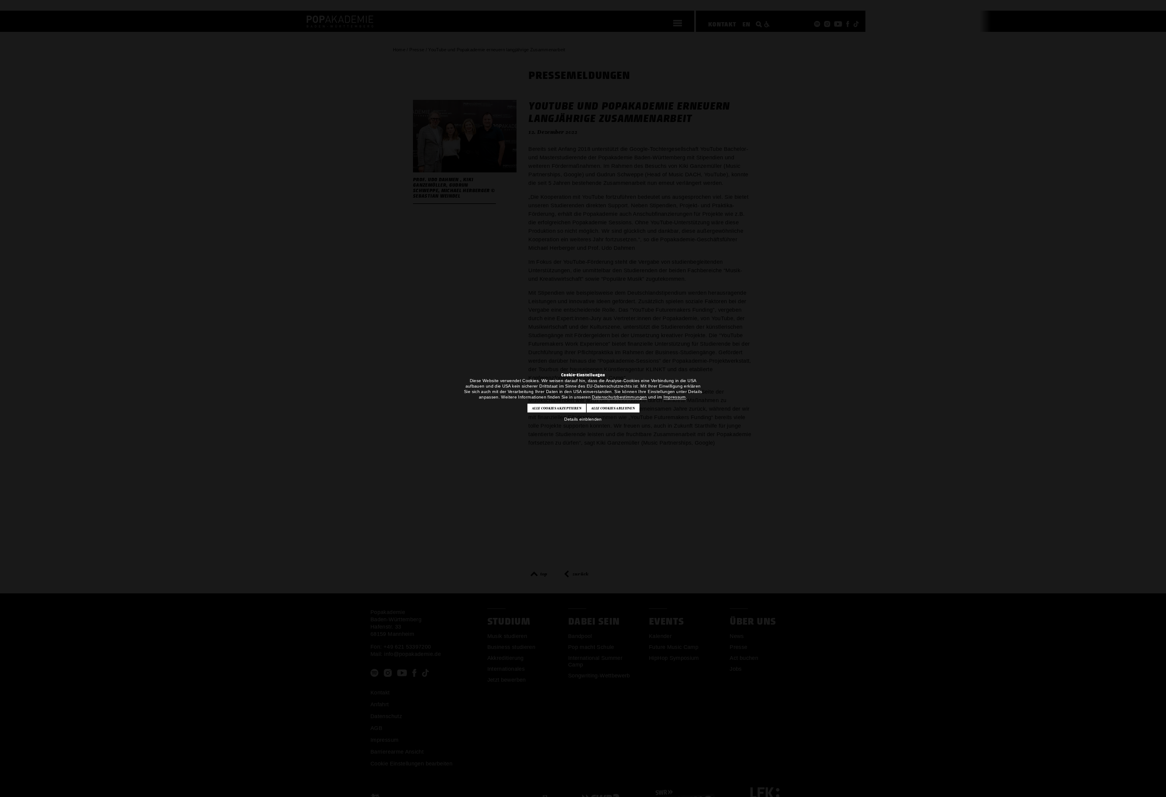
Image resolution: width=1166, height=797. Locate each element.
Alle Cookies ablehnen (613, 408)
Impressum (674, 397)
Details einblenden (583, 419)
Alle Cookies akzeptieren (556, 408)
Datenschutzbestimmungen (619, 397)
